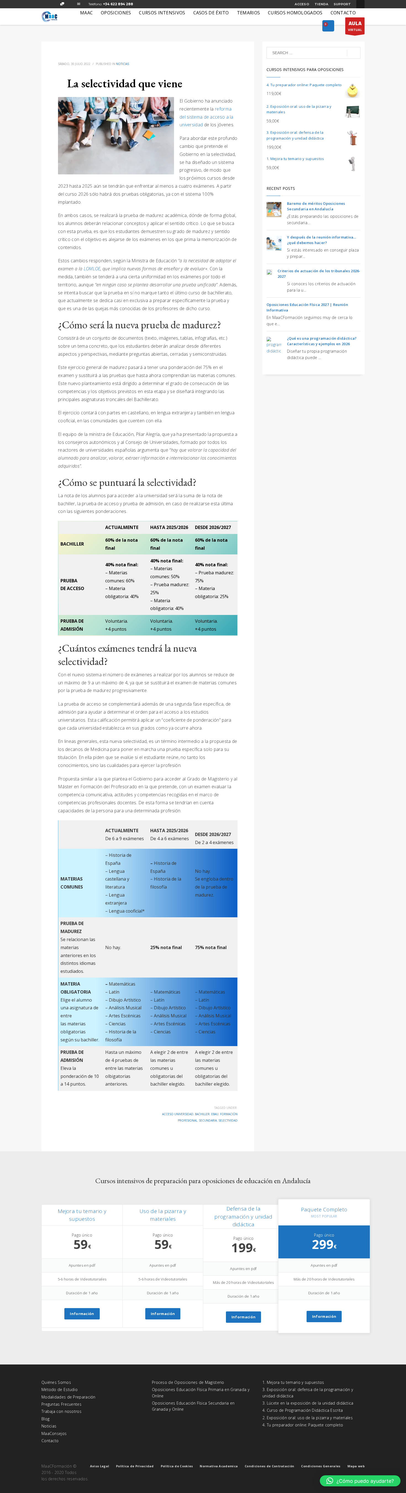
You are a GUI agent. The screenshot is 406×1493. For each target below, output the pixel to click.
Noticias (122, 64)
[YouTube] (70, 4)
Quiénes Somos (56, 1382)
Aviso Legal (99, 1466)
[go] (353, 53)
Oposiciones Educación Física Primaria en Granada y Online (200, 1392)
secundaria (208, 1120)
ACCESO (302, 4)
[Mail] (79, 4)
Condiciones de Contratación (269, 1466)
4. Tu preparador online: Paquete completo (302, 1424)
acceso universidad (177, 1114)
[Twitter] (54, 4)
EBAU (214, 1114)
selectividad (228, 1120)
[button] (360, 1480)
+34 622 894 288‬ (118, 4)
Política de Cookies (177, 1466)
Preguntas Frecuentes (61, 1404)
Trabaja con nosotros (61, 1411)
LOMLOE (92, 269)
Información (82, 1313)
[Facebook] (45, 4)
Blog (45, 1418)
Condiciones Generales (320, 1466)
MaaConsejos (54, 1433)
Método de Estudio (59, 1389)
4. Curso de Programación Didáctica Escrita (302, 1410)
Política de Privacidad (135, 1466)
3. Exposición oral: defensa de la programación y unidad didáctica (307, 1392)
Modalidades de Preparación (68, 1397)
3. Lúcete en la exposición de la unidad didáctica (308, 1403)
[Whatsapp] (62, 4)
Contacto (50, 1440)
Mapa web (356, 1466)
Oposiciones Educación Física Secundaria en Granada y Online (193, 1406)
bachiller (202, 1114)
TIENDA (321, 4)
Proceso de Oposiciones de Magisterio (188, 1382)
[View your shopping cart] (328, 26)
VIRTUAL (355, 26)
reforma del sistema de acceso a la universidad (206, 117)
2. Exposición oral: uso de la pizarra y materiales (307, 1417)
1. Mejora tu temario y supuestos (293, 1382)
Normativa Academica (219, 1466)
